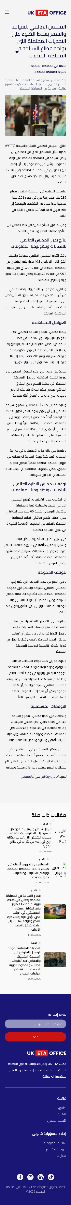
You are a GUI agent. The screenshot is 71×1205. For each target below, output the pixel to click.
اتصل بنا (61, 1155)
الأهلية (61, 1114)
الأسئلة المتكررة (56, 1120)
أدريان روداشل (49, 776)
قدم (35, 1037)
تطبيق (62, 1107)
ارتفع (22, 356)
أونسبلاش (27, 776)
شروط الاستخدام (56, 1149)
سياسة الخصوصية (54, 1142)
